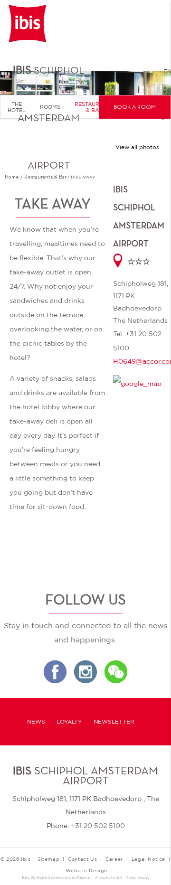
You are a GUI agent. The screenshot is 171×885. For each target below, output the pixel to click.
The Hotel (17, 107)
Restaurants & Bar (94, 107)
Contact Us (82, 859)
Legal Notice (148, 859)
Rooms (50, 107)
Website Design (86, 870)
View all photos (137, 147)
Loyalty (69, 721)
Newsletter (114, 721)
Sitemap (48, 859)
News (36, 721)
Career (114, 859)
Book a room (135, 107)
